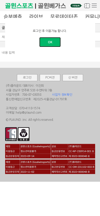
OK (50, 42)
